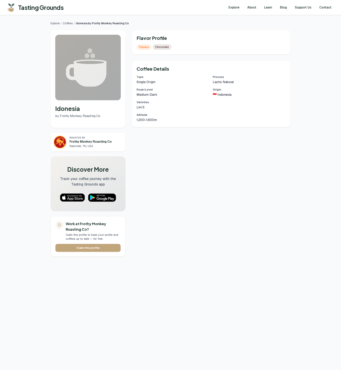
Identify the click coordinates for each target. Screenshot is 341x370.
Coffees (68, 23)
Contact (325, 7)
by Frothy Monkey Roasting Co (77, 116)
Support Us (303, 7)
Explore (234, 7)
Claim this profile (88, 248)
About (251, 7)
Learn (268, 7)
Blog (283, 7)
